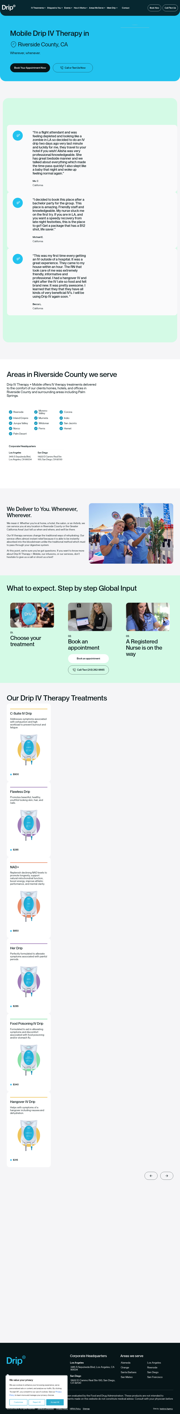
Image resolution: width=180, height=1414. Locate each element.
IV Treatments (37, 8)
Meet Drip (111, 8)
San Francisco (155, 1377)
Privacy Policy (62, 1409)
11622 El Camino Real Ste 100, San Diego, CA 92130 (92, 1381)
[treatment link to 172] (28, 1129)
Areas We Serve (96, 8)
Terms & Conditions (45, 1409)
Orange (125, 1367)
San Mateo (127, 1377)
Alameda (125, 1362)
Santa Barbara (128, 1372)
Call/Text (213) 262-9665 (90, 669)
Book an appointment (88, 658)
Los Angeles (154, 1362)
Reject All (37, 1402)
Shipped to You (54, 8)
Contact (125, 8)
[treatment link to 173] (28, 975)
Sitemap (86, 1409)
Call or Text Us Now (75, 67)
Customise (18, 1402)
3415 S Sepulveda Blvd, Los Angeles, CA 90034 (92, 1368)
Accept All (55, 1402)
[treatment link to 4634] (28, 897)
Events (67, 8)
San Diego (152, 1372)
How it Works (80, 8)
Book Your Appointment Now (30, 67)
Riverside (152, 1367)
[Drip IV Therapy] (16, 1361)
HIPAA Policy (75, 1409)
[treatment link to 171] (28, 1053)
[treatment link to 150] (28, 742)
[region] (37, 1391)
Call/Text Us (170, 8)
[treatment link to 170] (28, 819)
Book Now (154, 8)
